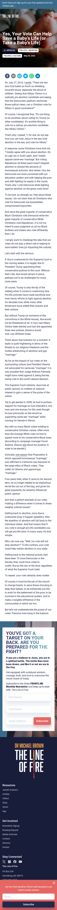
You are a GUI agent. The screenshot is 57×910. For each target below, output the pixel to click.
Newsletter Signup (11, 826)
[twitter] (25, 76)
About (5, 807)
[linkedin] (37, 76)
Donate (5, 847)
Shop (4, 802)
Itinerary (6, 843)
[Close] (54, 883)
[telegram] (19, 76)
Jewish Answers (10, 790)
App (4, 811)
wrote (28, 82)
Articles (5, 794)
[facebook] (7, 76)
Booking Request (10, 830)
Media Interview (9, 834)
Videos (5, 798)
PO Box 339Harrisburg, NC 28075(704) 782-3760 (12, 875)
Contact (6, 838)
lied (24, 444)
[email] (13, 76)
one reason (21, 454)
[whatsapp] (31, 76)
